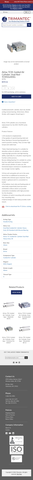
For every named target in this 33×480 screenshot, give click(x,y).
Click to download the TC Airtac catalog (18, 206)
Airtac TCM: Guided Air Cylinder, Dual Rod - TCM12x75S (8, 339)
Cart (28, 12)
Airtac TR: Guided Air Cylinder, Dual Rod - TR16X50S (24, 339)
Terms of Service (10, 415)
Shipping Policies (10, 413)
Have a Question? (9, 102)
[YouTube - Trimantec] (16, 362)
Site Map (19, 474)
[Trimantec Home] (16, 20)
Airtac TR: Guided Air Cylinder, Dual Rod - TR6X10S (8, 315)
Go (26, 357)
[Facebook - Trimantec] (14, 362)
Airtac (5, 251)
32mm (5, 245)
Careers (8, 430)
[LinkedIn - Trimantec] (19, 362)
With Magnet (7, 264)
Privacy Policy (9, 417)
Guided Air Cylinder (9, 257)
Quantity (4, 85)
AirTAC (4, 79)
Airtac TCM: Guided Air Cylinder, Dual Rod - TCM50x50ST (24, 315)
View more (16, 292)
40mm (5, 270)
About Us (8, 428)
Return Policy (9, 419)
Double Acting (7, 221)
